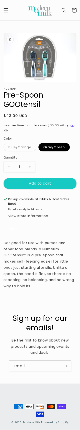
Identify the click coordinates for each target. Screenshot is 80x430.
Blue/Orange (22, 148)
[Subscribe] (66, 365)
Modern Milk (31, 422)
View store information (28, 216)
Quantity (10, 157)
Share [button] (14, 229)
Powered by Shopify (55, 422)
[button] (6, 10)
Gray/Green (54, 147)
